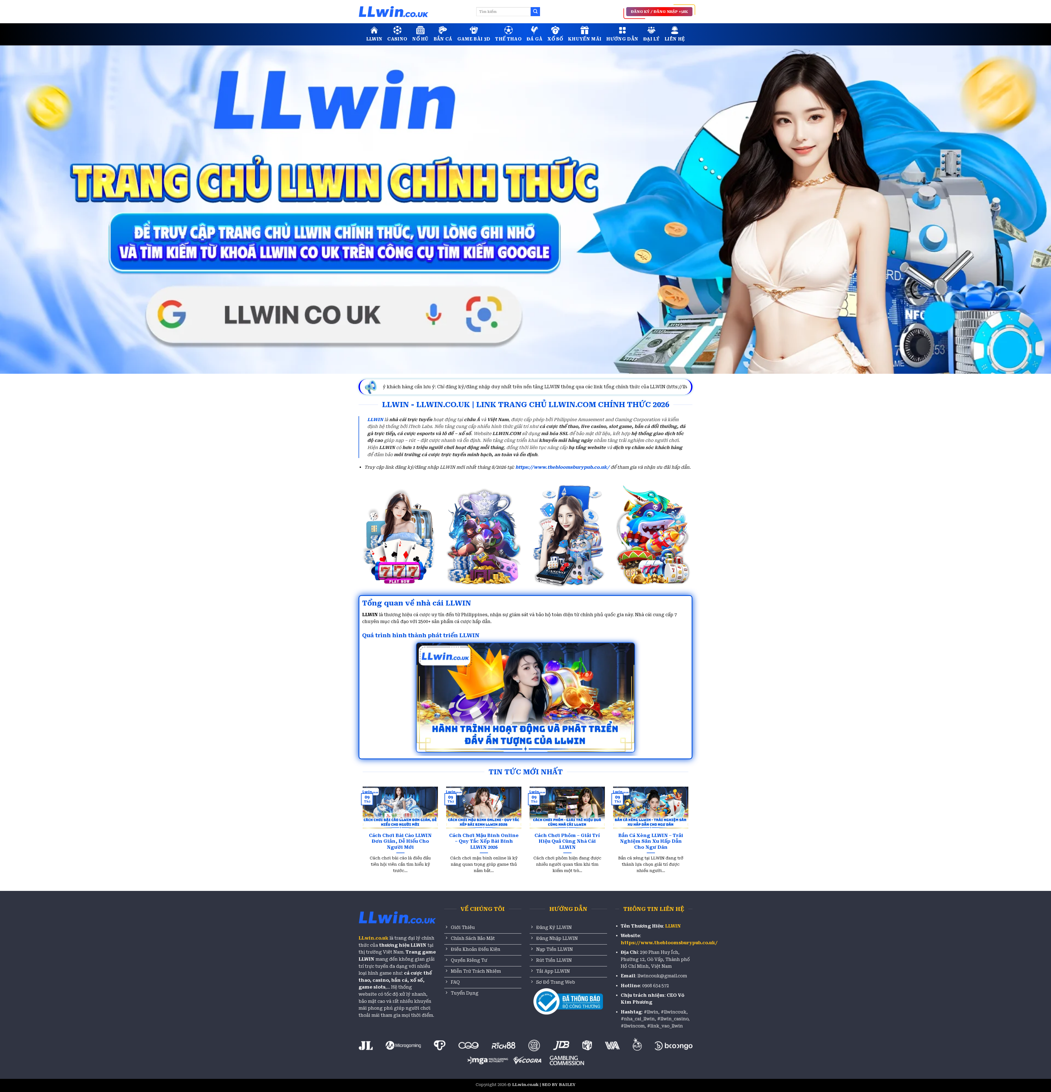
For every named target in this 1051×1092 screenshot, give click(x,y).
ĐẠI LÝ (651, 39)
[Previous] (372, 820)
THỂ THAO (508, 39)
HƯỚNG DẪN (622, 39)
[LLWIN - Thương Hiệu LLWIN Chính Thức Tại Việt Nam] (413, 11)
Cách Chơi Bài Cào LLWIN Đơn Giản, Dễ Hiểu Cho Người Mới (400, 841)
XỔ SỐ (555, 39)
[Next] (679, 820)
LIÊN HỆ (675, 39)
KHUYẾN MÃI (584, 39)
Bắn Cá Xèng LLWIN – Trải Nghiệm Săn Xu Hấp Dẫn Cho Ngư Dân (650, 841)
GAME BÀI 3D (473, 39)
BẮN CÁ (443, 39)
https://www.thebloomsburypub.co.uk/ (562, 467)
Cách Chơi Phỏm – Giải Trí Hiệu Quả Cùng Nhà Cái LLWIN (567, 841)
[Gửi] (535, 11)
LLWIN (374, 39)
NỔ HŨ (420, 39)
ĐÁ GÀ (535, 39)
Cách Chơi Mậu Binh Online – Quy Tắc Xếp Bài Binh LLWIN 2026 (484, 841)
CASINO (397, 39)
